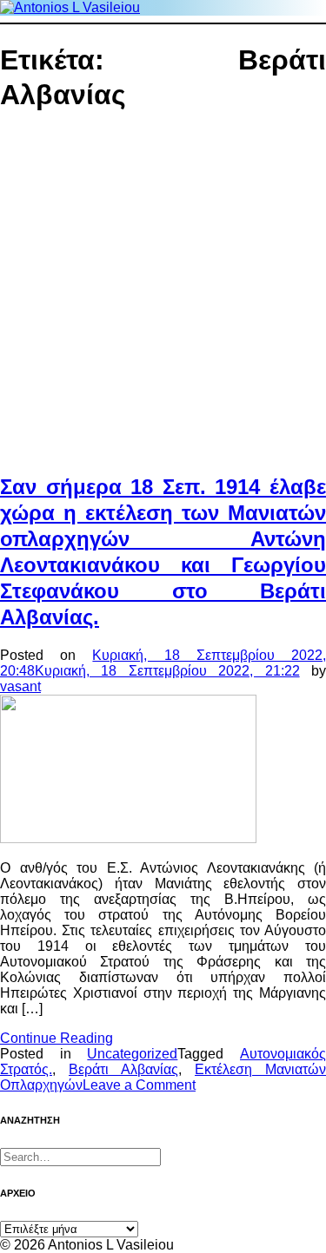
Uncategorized (132, 1053)
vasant (20, 686)
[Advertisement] (163, 294)
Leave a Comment (139, 1085)
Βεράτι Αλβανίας (123, 1069)
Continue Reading (56, 1038)
